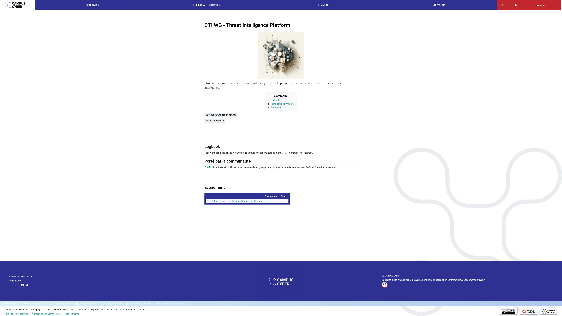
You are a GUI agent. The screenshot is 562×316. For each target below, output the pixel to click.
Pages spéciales (63, 303)
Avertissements (71, 314)
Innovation (439, 5)
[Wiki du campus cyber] (281, 281)
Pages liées (13, 303)
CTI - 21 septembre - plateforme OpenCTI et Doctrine (235, 201)
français (541, 5)
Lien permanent (113, 303)
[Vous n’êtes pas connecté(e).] (515, 5)
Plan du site (15, 280)
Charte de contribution (20, 276)
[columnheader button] (234, 196)
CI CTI (285, 152)
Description (271, 196)
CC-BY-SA (117, 309)
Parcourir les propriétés (172, 303)
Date (283, 196)
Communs (323, 5)
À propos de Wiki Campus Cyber (46, 314)
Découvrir (92, 5)
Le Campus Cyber (391, 275)
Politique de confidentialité (17, 314)
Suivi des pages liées (37, 303)
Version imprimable (88, 303)
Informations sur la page (140, 303)
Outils (502, 5)
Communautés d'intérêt (208, 5)
